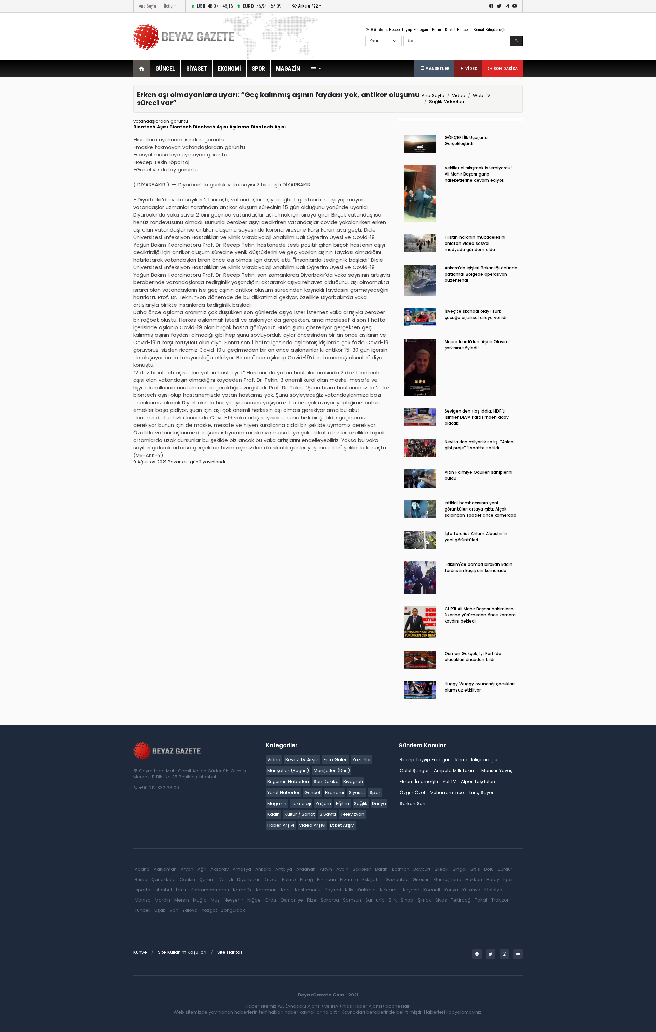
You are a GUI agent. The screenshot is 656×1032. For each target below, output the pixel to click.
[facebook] (491, 6)
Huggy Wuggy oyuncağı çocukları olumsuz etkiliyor (480, 687)
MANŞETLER (436, 68)
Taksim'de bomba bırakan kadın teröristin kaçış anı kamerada (478, 567)
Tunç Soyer (481, 792)
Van (173, 910)
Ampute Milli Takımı (455, 770)
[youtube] (514, 6)
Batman (400, 869)
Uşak (159, 910)
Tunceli (142, 910)
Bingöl (459, 869)
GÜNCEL (165, 68)
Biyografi (353, 781)
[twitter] (499, 6)
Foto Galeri (336, 759)
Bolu (489, 869)
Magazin (276, 803)
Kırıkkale (366, 890)
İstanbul (163, 890)
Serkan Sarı (412, 803)
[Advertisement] (95, 187)
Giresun (421, 879)
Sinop (407, 900)
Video (458, 95)
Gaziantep (397, 879)
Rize (311, 900)
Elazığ (306, 879)
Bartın (381, 869)
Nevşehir (233, 900)
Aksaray (219, 869)
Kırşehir (411, 890)
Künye (140, 952)
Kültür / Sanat (300, 814)
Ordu (270, 900)
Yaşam (323, 803)
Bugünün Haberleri (288, 781)
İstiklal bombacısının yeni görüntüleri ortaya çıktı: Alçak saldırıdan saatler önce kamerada (480, 509)
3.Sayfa (327, 814)
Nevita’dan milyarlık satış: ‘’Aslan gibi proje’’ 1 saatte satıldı (479, 445)
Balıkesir (362, 869)
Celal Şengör (414, 770)
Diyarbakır (248, 879)
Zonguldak (233, 910)
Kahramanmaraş (210, 890)
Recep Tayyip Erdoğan (408, 29)
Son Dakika (326, 781)
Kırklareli (389, 890)
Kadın (273, 814)
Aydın (342, 869)
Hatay (492, 879)
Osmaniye (291, 900)
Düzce (271, 879)
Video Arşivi (312, 825)
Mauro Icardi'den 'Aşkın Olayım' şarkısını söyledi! (477, 345)
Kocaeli (431, 890)
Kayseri (333, 890)
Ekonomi (334, 792)
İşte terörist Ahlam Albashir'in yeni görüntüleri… (476, 537)
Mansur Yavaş (496, 770)
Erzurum (349, 879)
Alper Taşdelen (478, 781)
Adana (142, 869)
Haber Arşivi (280, 825)
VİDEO (470, 68)
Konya (451, 890)
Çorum (207, 879)
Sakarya (329, 900)
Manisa (143, 900)
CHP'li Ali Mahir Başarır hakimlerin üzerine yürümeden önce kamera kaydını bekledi (480, 615)
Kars (286, 890)
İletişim (170, 6)
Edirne (289, 879)
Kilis (349, 890)
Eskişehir (371, 879)
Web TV (481, 95)
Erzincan (326, 879)
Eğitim (342, 803)
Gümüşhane (447, 879)
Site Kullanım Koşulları (182, 952)
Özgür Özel (412, 792)
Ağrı (201, 869)
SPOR (258, 68)
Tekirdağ (461, 900)
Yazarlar (362, 759)
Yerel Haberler (283, 792)
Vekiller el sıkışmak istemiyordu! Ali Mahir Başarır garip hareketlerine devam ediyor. (478, 174)
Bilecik (442, 869)
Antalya (283, 869)
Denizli (226, 879)
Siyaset (357, 792)
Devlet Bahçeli (457, 29)
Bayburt (421, 869)
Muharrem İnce (447, 792)
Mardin (162, 900)
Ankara (307, 6)
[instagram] (506, 6)
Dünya (379, 803)
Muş (215, 900)
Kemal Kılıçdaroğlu (490, 29)
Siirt (393, 900)
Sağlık (360, 803)
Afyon (187, 869)
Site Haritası (230, 952)
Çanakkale (163, 879)
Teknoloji (301, 803)
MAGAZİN (288, 68)
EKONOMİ (229, 68)
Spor (375, 792)
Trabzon (500, 900)
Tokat (481, 900)
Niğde (254, 900)
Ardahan (306, 869)
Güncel (312, 792)
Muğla (200, 900)
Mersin (181, 900)
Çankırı (187, 879)
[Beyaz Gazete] (167, 750)
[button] (316, 68)
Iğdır (508, 879)
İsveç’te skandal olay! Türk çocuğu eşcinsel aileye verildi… (477, 314)
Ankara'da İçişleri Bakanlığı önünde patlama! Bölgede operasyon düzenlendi (481, 274)
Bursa (141, 879)
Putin (436, 29)
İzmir (181, 890)
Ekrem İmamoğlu (419, 781)
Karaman (266, 890)
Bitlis (475, 869)
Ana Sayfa (147, 6)
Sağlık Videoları (446, 101)
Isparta (142, 890)
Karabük (242, 890)
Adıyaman (165, 869)
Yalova (189, 910)
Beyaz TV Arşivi (302, 759)
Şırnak (424, 900)
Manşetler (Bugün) (288, 770)
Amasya (242, 869)
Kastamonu (307, 890)
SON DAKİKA (505, 68)
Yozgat (209, 910)
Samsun (352, 900)
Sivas (441, 900)
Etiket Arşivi (342, 825)
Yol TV (449, 781)
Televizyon (352, 814)
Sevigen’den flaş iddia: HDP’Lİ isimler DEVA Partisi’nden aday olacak (477, 417)
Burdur (505, 869)
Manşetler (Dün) (332, 770)
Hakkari (473, 879)
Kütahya (471, 890)
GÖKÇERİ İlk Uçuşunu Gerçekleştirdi (466, 141)
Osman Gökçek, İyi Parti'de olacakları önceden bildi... (473, 657)
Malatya (493, 890)
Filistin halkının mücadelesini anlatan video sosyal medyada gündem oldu (475, 243)
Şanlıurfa (375, 900)
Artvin (326, 869)
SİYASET (196, 68)
